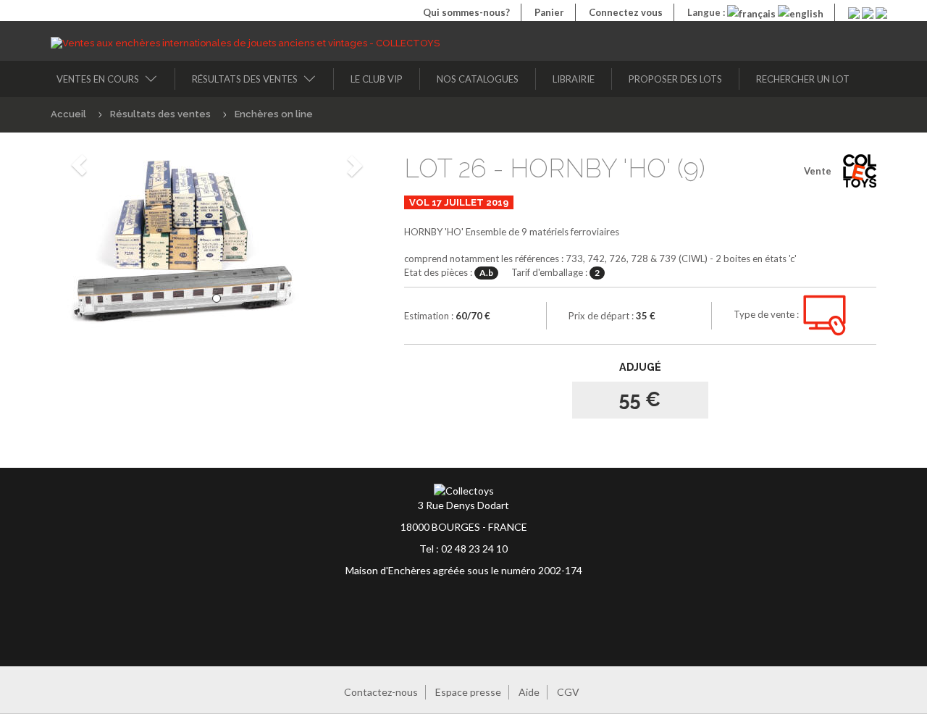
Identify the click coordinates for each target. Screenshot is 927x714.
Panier (549, 12)
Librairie (574, 79)
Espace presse (468, 692)
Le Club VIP (377, 79)
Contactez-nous (381, 692)
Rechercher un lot (803, 79)
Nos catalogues (478, 79)
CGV (568, 692)
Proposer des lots (675, 79)
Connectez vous (626, 12)
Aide (529, 692)
